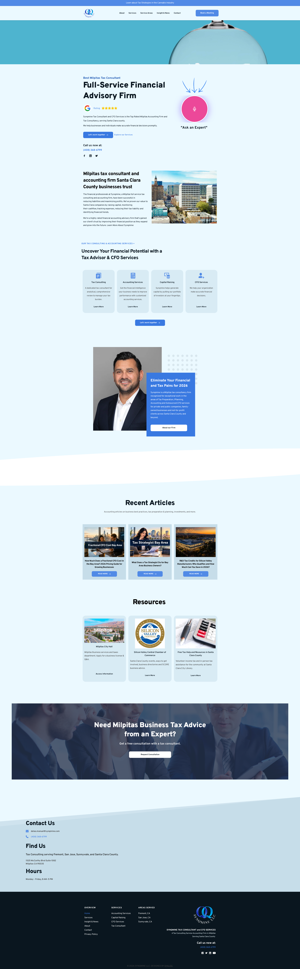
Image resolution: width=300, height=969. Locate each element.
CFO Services (124, 258)
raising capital (114, 205)
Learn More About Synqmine (120, 225)
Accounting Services (133, 282)
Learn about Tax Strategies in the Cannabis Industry (150, 3)
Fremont (58, 854)
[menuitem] (122, 13)
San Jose (70, 854)
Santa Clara (102, 854)
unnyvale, (83, 854)
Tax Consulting (98, 282)
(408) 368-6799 (92, 150)
